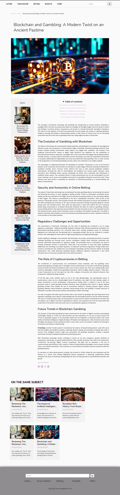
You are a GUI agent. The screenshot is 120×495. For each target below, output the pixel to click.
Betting (37, 4)
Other (59, 4)
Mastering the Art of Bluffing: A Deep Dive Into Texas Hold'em (22, 159)
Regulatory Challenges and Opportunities (72, 111)
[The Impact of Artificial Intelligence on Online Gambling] (47, 394)
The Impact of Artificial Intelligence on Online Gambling (46, 406)
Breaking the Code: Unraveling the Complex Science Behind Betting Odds (22, 247)
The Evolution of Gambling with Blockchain (72, 105)
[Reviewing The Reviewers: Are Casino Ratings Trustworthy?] (22, 115)
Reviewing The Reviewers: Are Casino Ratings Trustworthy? (22, 129)
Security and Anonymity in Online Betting (72, 108)
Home (13, 13)
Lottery (9, 4)
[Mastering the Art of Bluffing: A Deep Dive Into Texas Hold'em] (22, 145)
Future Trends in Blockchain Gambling (72, 117)
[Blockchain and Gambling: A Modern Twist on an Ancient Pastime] (22, 175)
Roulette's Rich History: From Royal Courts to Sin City (22, 218)
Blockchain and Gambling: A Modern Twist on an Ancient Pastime (22, 189)
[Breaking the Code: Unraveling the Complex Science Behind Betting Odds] (22, 233)
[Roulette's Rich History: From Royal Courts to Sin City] (22, 205)
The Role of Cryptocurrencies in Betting (72, 114)
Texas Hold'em (22, 4)
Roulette (48, 4)
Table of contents (73, 101)
